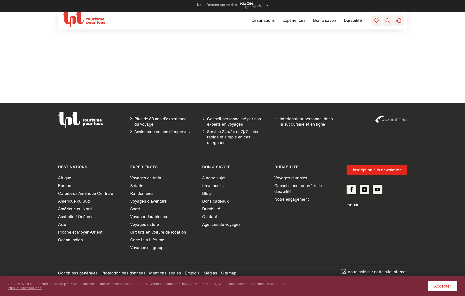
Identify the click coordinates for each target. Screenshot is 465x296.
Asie (62, 224)
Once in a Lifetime (147, 239)
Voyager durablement (150, 216)
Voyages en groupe (148, 247)
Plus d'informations (25, 288)
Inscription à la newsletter (377, 169)
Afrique (64, 177)
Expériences (294, 20)
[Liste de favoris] (377, 20)
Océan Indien (70, 239)
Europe (64, 185)
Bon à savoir (324, 20)
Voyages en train (145, 177)
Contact (209, 216)
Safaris (136, 185)
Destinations (263, 20)
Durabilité (353, 20)
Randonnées (142, 193)
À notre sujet (214, 177)
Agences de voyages (221, 224)
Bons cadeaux (215, 201)
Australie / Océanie (76, 216)
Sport (135, 208)
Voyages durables (290, 177)
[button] (388, 20)
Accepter (442, 286)
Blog (206, 193)
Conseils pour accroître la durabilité (298, 188)
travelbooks (213, 185)
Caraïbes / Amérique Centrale (85, 193)
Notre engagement (291, 199)
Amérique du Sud (74, 201)
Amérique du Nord (75, 208)
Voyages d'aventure (148, 201)
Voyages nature (144, 224)
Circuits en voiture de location (158, 232)
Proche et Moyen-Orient (80, 232)
